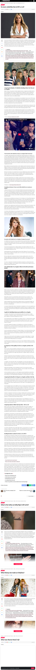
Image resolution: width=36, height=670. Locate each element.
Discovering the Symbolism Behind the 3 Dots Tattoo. (18, 545)
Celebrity (2, 11)
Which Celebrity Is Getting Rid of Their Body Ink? (21, 550)
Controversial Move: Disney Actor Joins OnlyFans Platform (14, 610)
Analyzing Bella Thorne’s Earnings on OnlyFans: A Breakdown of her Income (19, 616)
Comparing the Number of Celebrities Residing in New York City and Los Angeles (17, 50)
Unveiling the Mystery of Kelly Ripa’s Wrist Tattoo (13, 543)
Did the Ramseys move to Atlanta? (10, 477)
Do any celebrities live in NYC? (14, 116)
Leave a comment (31, 496)
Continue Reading (18, 631)
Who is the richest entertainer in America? (12, 461)
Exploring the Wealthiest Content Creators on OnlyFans (21, 612)
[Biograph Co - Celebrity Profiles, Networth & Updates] (6, 1)
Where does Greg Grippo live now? (10, 475)
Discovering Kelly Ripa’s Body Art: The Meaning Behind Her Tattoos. (19, 549)
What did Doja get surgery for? (10, 478)
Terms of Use (17, 668)
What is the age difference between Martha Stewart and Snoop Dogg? (16, 481)
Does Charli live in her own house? (11, 460)
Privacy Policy (12, 668)
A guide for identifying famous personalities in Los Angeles (16, 55)
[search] (30, 1)
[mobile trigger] (1, 1)
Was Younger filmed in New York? (15, 184)
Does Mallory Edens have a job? (10, 480)
